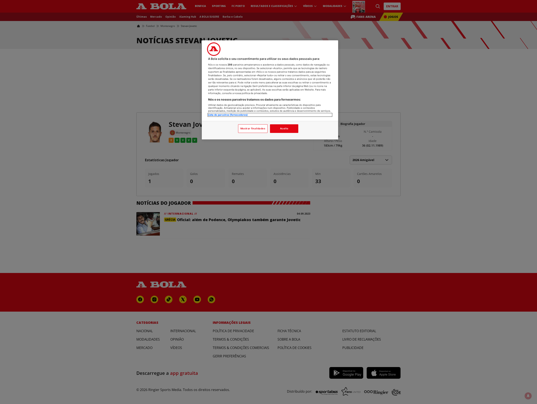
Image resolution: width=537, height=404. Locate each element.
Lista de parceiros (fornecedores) (228, 114)
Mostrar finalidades (252, 128)
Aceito (284, 128)
